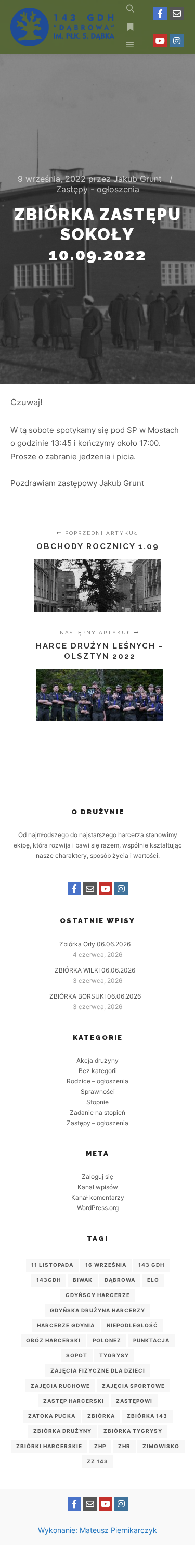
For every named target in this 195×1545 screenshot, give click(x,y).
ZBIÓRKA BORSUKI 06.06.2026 (95, 996)
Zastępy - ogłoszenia (97, 189)
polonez (107, 1340)
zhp (100, 1446)
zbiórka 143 (147, 1416)
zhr (124, 1446)
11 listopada (52, 1265)
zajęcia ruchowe (60, 1385)
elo (153, 1280)
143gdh (48, 1280)
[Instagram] (177, 40)
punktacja (151, 1340)
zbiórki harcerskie (49, 1446)
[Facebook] (160, 13)
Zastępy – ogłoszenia (97, 1123)
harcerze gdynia (66, 1325)
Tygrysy (114, 1355)
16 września (105, 1265)
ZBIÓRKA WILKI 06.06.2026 (95, 970)
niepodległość (132, 1325)
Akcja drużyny (97, 1060)
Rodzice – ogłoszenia (97, 1081)
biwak (83, 1280)
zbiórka (101, 1416)
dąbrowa (120, 1280)
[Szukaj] (130, 9)
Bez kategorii (98, 1071)
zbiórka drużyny (62, 1431)
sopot (76, 1355)
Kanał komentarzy (97, 1197)
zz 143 (97, 1461)
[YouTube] (160, 40)
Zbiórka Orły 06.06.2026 (95, 944)
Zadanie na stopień (97, 1112)
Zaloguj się (97, 1176)
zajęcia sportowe (133, 1385)
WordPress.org (98, 1208)
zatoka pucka (51, 1416)
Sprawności (98, 1091)
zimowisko (160, 1446)
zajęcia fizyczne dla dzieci (97, 1370)
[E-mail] (177, 13)
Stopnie (97, 1102)
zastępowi (134, 1401)
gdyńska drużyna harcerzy (97, 1310)
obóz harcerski (53, 1340)
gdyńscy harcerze (98, 1295)
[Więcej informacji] (130, 27)
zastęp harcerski (73, 1401)
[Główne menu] (130, 45)
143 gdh (151, 1265)
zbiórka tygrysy (132, 1431)
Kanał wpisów (97, 1187)
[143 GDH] (62, 27)
